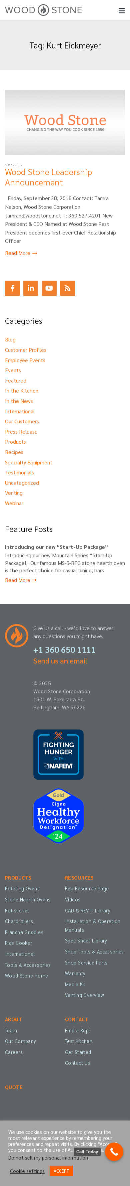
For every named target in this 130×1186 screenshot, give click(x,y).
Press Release (21, 431)
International (20, 411)
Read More (18, 252)
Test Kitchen (78, 1041)
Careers (14, 1052)
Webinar (14, 502)
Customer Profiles (25, 349)
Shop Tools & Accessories (94, 951)
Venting (14, 492)
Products (15, 441)
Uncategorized (22, 482)
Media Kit (75, 984)
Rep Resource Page (87, 888)
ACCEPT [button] (61, 1171)
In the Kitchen (21, 390)
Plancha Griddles (24, 932)
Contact (76, 1019)
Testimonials (19, 472)
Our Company (20, 1041)
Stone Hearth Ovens (28, 899)
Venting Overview (84, 995)
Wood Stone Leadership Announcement (48, 176)
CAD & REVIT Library (87, 910)
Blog (10, 339)
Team (11, 1030)
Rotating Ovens (22, 888)
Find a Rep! (77, 1030)
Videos (73, 899)
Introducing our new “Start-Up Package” (56, 546)
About (13, 1019)
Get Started (78, 1052)
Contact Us (77, 1063)
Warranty (75, 973)
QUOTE (14, 1087)
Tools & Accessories (28, 965)
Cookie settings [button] (27, 1171)
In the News (19, 400)
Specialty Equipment (28, 462)
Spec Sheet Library (86, 940)
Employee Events (25, 359)
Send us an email (60, 660)
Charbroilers (19, 921)
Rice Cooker (18, 943)
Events (13, 370)
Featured (15, 380)
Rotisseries (17, 910)
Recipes (14, 451)
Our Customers (22, 421)
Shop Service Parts (86, 962)
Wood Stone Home (26, 976)
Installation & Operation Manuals (92, 925)
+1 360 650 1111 (64, 649)
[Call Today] (114, 1152)
